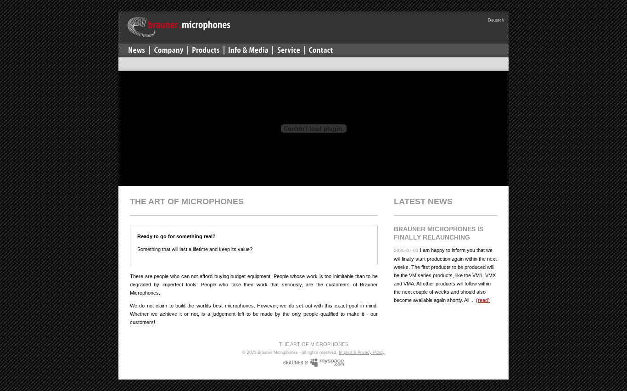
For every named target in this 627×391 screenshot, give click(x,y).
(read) (483, 300)
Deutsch (496, 20)
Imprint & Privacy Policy (362, 352)
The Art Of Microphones (313, 344)
